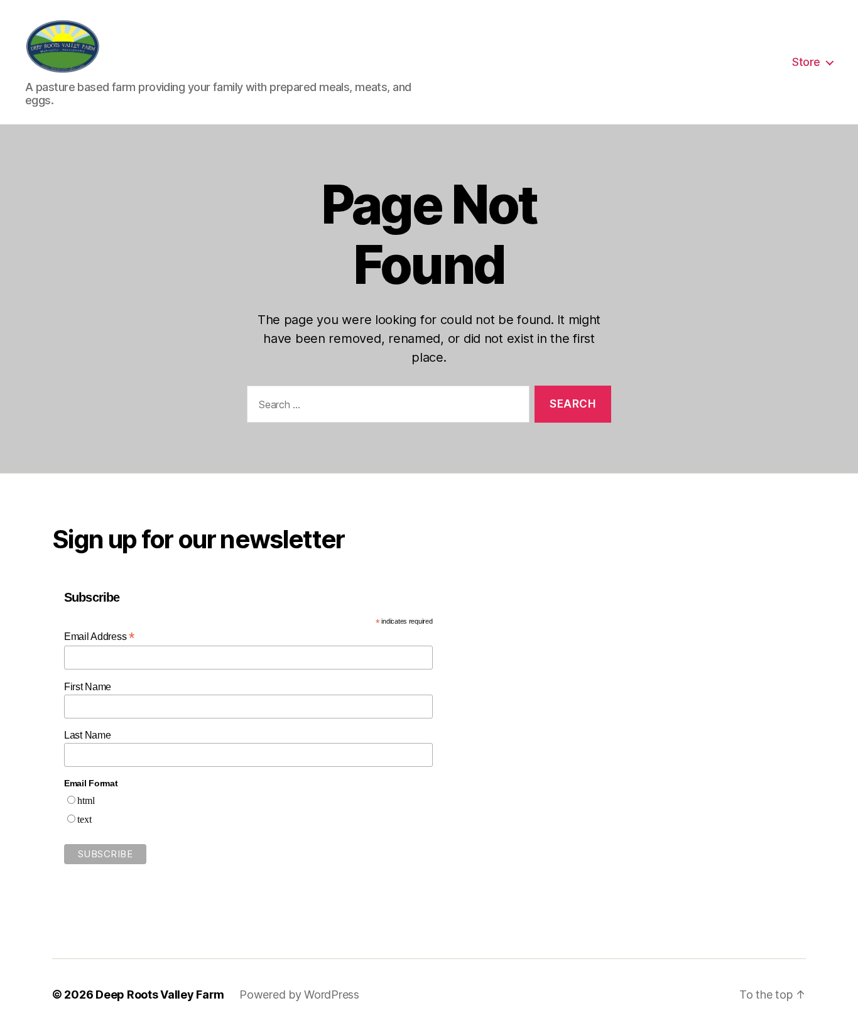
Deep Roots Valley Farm (159, 994)
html (86, 800)
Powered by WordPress (299, 994)
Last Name (87, 735)
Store (806, 61)
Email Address (99, 636)
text (84, 819)
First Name (87, 686)
